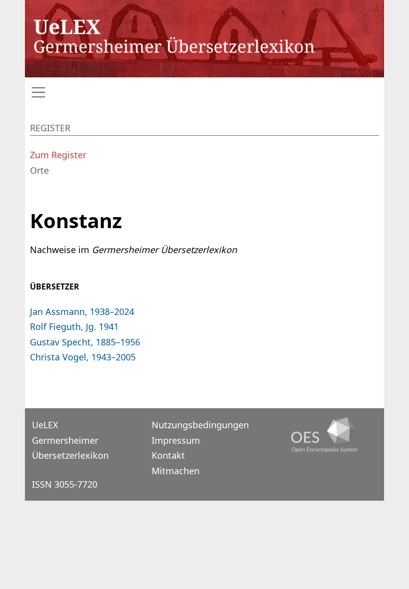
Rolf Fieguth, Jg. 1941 (74, 326)
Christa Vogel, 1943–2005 (83, 357)
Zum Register (58, 155)
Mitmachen (176, 471)
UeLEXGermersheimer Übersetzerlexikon (70, 440)
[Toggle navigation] (204, 92)
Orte (39, 170)
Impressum (176, 440)
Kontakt (168, 455)
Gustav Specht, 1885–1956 (85, 342)
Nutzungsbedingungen (200, 425)
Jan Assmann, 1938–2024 (82, 311)
